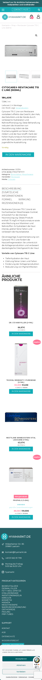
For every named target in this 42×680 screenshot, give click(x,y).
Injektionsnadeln (12, 595)
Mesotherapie (27, 174)
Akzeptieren (21, 659)
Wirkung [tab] (24, 199)
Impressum (32, 677)
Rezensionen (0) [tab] (12, 203)
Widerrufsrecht (10, 641)
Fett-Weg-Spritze (11, 591)
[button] (36, 35)
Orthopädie (8, 609)
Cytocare (11, 179)
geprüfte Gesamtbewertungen (21, 507)
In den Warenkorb (18, 154)
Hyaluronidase (10, 593)
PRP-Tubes (7, 614)
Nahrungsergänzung (14, 607)
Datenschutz (23, 677)
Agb (3, 632)
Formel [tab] (7, 199)
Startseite (6, 25)
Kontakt (6, 628)
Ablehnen (21, 665)
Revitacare (15, 177)
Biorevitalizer (16, 174)
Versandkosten (22, 108)
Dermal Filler (9, 588)
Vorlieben (21, 672)
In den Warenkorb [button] (21, 334)
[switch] (37, 667)
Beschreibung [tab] (11, 188)
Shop (13, 25)
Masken (6, 602)
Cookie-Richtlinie (11, 677)
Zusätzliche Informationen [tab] (12, 194)
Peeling (6, 612)
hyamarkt (9, 572)
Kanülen (6, 598)
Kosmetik (7, 600)
